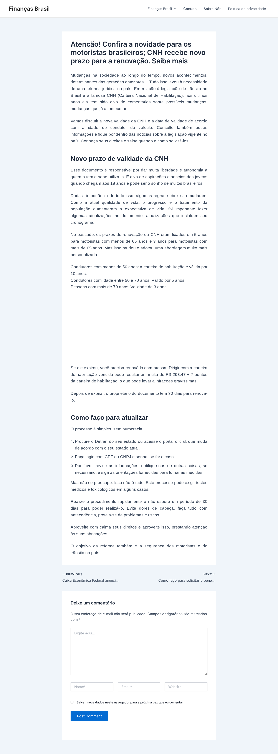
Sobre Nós (212, 9)
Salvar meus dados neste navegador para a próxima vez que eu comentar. (130, 702)
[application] (174, 9)
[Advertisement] (139, 327)
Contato (190, 9)
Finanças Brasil (29, 8)
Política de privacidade (247, 9)
